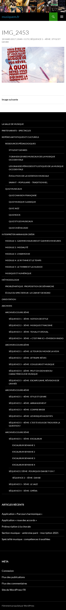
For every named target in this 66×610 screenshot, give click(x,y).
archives (7, 305)
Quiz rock (14, 215)
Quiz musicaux (13, 189)
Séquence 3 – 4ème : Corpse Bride (27, 409)
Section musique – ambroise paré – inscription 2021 (30, 532)
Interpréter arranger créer (18, 234)
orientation (9, 299)
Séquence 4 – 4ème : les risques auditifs (31, 416)
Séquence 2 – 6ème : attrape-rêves (27, 357)
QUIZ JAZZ (14, 208)
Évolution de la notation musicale (29, 176)
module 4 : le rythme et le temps (23, 260)
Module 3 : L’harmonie (17, 253)
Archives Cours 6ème (17, 344)
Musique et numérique (18, 273)
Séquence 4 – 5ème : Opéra (23, 490)
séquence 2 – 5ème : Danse (26, 477)
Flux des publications (13, 577)
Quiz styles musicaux (21, 221)
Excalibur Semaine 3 (23, 458)
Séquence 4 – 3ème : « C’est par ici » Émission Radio (36, 338)
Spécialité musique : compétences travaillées (26, 539)
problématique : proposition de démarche (29, 286)
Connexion (8, 570)
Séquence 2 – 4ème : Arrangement (27, 403)
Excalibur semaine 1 (23, 445)
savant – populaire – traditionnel (28, 182)
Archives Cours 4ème (17, 390)
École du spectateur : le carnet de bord (27, 292)
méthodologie (10, 279)
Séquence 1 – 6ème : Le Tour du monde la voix (34, 351)
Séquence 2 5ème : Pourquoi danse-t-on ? (32, 471)
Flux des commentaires (14, 583)
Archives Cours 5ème (17, 432)
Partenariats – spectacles (16, 130)
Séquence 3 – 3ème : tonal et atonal (28, 331)
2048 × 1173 (23, 39)
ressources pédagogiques (20, 143)
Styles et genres (18, 150)
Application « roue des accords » (19, 520)
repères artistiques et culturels (20, 137)
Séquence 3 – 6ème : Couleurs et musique (31, 364)
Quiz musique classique (22, 202)
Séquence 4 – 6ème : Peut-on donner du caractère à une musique (30, 372)
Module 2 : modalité (16, 247)
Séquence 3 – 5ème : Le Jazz (23, 484)
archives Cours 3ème (17, 312)
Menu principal (62, 16)
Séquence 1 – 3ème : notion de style (28, 318)
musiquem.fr (10, 17)
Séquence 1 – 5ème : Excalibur (25, 438)
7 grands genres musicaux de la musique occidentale (32, 158)
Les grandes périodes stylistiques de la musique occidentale (36, 168)
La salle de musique (13, 124)
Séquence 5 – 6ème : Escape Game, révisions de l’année (34, 382)
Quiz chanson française (23, 195)
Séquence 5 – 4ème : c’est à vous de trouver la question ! (34, 424)
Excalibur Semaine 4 (23, 464)
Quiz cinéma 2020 (18, 228)
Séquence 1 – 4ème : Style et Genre (27, 396)
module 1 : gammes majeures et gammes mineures (33, 241)
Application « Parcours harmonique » (22, 513)
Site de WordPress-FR (14, 589)
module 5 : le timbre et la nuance (24, 266)
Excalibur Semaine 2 (23, 451)
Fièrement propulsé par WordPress (18, 605)
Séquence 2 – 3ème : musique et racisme (30, 325)
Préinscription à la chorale (16, 526)
